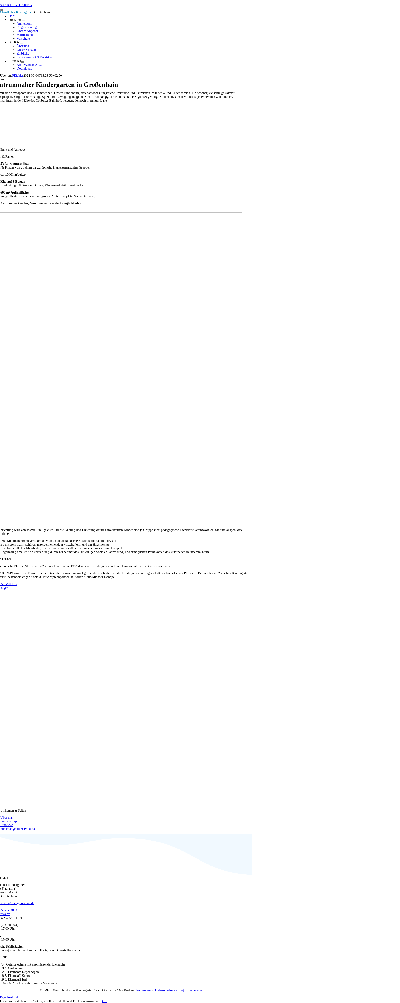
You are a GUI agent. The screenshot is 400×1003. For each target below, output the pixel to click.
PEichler (17, 75)
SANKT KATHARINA (16, 5)
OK (104, 1001)
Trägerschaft (196, 990)
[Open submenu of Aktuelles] (22, 62)
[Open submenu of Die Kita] (21, 43)
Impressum (143, 990)
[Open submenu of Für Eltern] (23, 20)
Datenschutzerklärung (169, 990)
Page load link (9, 997)
